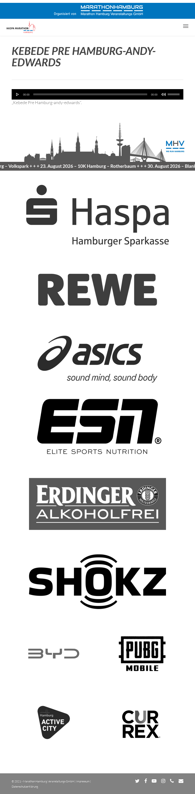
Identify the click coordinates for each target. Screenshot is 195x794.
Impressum (83, 781)
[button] (185, 26)
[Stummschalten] (163, 94)
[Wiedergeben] (17, 94)
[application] (97, 94)
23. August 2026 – (79, 166)
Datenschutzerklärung (25, 786)
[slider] (174, 93)
